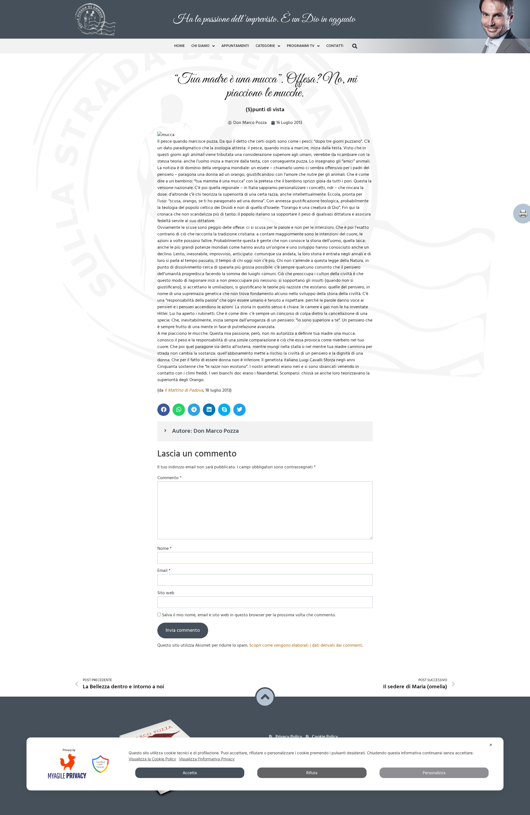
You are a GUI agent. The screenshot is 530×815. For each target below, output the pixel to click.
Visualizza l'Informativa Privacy (207, 758)
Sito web (165, 592)
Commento (169, 477)
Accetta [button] (190, 772)
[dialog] (265, 763)
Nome (164, 548)
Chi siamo (200, 45)
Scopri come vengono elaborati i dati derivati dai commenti (305, 645)
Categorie (265, 45)
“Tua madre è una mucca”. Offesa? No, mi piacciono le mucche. (265, 85)
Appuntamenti (235, 45)
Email (164, 570)
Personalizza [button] (434, 772)
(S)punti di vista (265, 109)
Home (179, 45)
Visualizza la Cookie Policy (152, 758)
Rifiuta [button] (311, 772)
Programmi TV (300, 45)
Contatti (334, 45)
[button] (354, 45)
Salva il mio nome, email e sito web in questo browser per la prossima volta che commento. (249, 614)
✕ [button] (490, 744)
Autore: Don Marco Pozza (205, 431)
